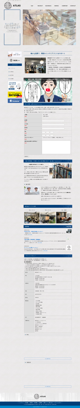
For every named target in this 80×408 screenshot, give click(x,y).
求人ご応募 (45, 114)
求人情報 (40, 6)
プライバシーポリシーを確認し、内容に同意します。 (53, 137)
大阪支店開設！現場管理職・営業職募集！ (32, 239)
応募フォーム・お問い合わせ (73, 6)
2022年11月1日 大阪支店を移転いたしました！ (33, 231)
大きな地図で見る (48, 358)
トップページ (32, 6)
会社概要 (65, 6)
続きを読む (30, 234)
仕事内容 (48, 6)
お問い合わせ (45, 116)
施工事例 (57, 6)
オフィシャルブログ (15, 60)
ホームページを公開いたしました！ (31, 247)
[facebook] (15, 102)
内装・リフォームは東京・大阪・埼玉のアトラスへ (14, 0)
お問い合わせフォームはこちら (15, 54)
